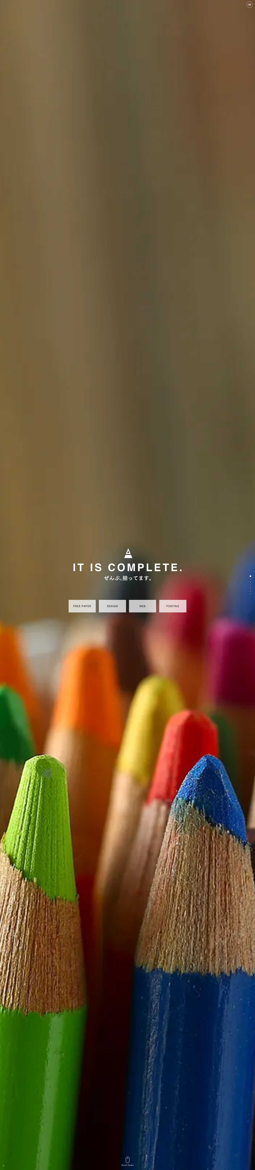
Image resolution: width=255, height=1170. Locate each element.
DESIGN (112, 606)
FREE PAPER (82, 606)
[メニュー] (250, 6)
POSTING (172, 606)
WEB (142, 606)
